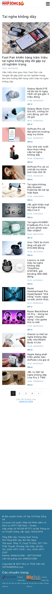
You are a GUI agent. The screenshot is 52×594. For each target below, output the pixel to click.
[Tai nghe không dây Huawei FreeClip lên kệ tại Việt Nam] (13, 190)
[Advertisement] (26, 430)
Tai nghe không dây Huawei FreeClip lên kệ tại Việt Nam (38, 188)
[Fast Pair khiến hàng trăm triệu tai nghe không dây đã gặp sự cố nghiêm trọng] (26, 38)
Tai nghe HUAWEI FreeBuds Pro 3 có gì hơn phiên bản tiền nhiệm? (38, 226)
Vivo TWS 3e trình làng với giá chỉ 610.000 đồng (38, 245)
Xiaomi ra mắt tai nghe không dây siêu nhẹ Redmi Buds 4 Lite (37, 338)
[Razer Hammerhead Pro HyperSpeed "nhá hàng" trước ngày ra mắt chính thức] (13, 294)
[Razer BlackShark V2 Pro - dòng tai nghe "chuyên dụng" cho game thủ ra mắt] (13, 317)
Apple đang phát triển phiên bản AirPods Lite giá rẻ (38, 357)
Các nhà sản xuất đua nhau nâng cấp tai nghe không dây (37, 150)
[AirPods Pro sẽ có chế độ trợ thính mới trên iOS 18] (13, 172)
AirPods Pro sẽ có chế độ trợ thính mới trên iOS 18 (38, 169)
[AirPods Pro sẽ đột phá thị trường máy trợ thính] (13, 134)
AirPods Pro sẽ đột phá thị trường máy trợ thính (38, 131)
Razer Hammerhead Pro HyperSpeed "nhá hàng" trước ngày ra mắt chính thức (38, 294)
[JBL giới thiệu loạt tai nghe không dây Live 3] (13, 210)
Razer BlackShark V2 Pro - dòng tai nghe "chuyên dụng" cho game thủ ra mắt (37, 317)
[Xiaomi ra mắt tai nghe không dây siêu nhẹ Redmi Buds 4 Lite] (13, 339)
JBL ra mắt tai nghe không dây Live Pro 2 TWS (37, 375)
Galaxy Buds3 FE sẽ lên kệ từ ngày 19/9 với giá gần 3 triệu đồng (38, 92)
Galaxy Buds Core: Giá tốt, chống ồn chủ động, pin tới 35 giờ (38, 112)
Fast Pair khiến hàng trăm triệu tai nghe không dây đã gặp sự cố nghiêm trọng (25, 61)
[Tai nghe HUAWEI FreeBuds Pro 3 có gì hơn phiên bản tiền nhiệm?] (13, 228)
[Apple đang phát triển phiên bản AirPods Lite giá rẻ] (13, 360)
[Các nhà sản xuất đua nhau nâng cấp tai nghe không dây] (13, 152)
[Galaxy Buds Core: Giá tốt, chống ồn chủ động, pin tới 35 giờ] (13, 114)
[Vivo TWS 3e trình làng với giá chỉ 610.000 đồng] (13, 248)
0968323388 (26, 401)
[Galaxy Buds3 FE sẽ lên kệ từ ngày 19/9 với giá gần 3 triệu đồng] (13, 94)
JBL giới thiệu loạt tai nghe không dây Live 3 (38, 207)
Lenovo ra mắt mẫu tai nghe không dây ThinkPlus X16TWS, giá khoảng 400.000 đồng (37, 268)
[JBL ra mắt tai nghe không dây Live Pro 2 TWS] (13, 377)
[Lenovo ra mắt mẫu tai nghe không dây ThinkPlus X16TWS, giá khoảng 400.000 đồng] (13, 265)
